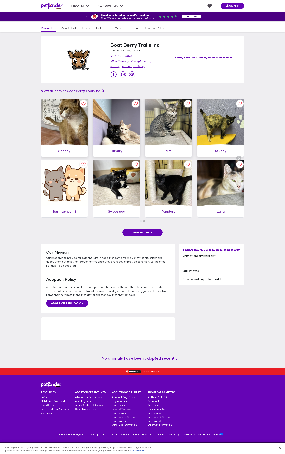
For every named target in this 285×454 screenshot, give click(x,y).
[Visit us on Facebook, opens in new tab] (113, 74)
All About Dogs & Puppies (125, 397)
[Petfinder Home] (52, 6)
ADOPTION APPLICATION (67, 303)
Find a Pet (77, 5)
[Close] (279, 448)
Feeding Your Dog (121, 409)
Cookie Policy (189, 434)
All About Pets (108, 5)
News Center (48, 405)
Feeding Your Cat (156, 409)
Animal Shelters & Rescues (89, 405)
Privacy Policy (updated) (153, 434)
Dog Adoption (119, 401)
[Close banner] (86, 16)
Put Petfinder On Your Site (55, 409)
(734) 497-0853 (121, 56)
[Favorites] (209, 6)
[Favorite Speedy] (83, 103)
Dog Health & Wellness (124, 417)
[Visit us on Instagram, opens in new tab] (123, 74)
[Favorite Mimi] (188, 103)
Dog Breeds (118, 405)
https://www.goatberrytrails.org (130, 61)
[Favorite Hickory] (135, 103)
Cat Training (154, 421)
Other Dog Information (124, 424)
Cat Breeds (153, 405)
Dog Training (119, 421)
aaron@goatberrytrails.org (127, 66)
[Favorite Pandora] (188, 164)
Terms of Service (109, 434)
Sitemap (94, 434)
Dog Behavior (119, 413)
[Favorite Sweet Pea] (135, 164)
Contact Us (47, 413)
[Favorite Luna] (240, 164)
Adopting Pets (83, 401)
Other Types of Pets (85, 409)
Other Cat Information (159, 424)
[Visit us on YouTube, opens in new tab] (132, 74)
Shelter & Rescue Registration (72, 434)
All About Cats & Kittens (160, 397)
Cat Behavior (154, 413)
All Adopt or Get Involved (88, 397)
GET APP (191, 16)
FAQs (44, 397)
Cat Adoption (154, 401)
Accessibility (173, 434)
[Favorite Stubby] (240, 103)
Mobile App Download (53, 401)
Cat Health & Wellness (159, 417)
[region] (142, 448)
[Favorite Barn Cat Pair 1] (83, 164)
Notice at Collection (130, 434)
